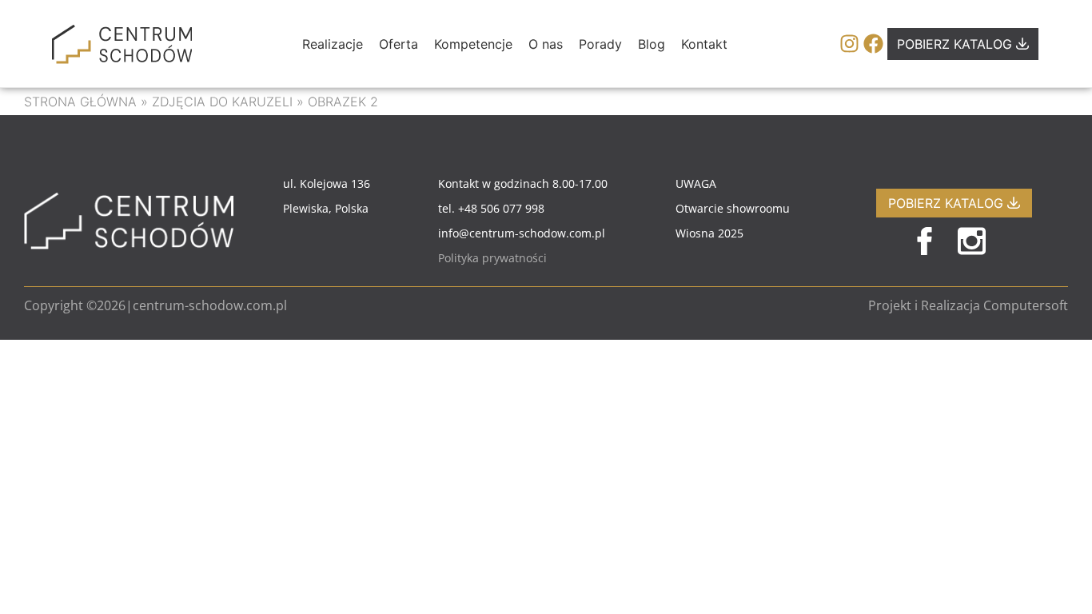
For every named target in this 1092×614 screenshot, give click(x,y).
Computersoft (1025, 305)
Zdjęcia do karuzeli (222, 102)
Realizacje (332, 44)
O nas (545, 44)
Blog (651, 44)
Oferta (398, 44)
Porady (600, 44)
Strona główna (80, 102)
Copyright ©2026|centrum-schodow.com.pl (155, 305)
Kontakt (704, 44)
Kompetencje (473, 44)
